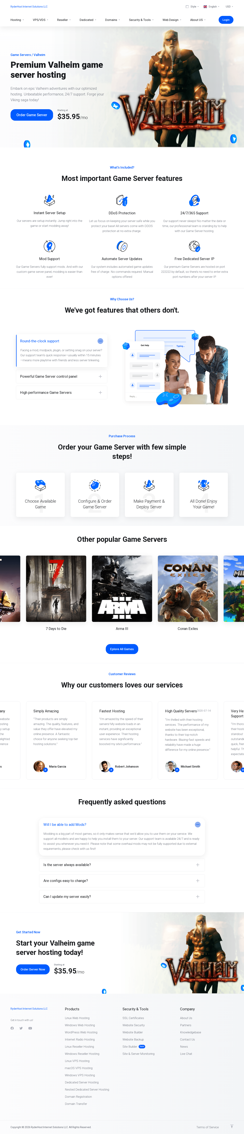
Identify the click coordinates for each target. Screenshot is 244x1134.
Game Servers (21, 55)
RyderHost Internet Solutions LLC (29, 6)
